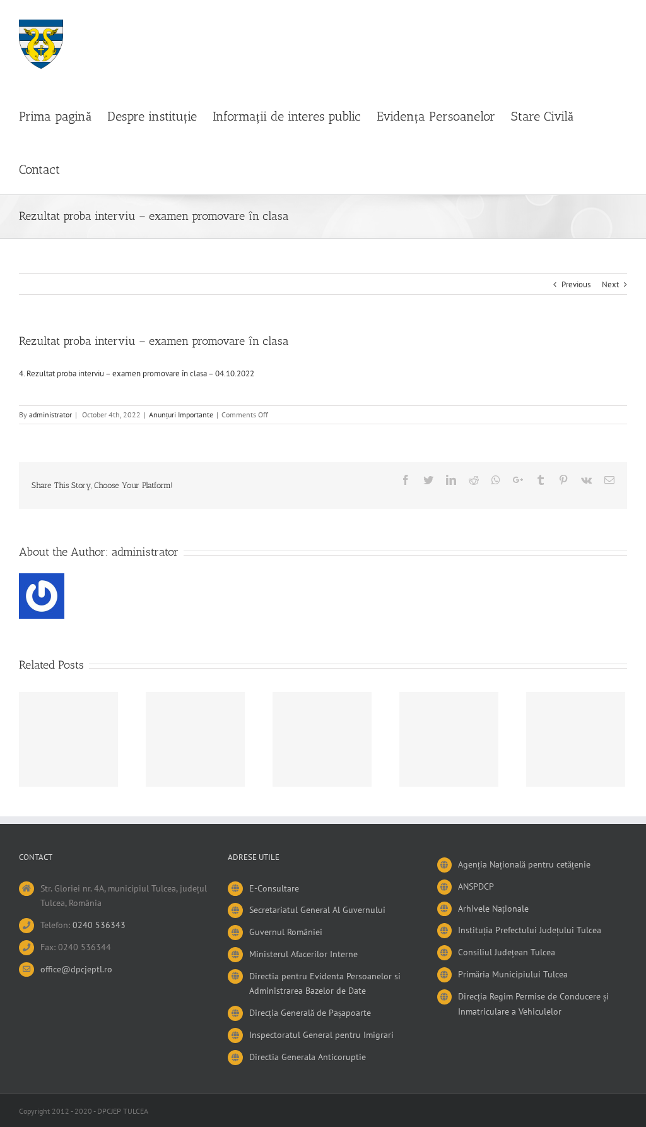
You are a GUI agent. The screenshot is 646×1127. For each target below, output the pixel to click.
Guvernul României (285, 932)
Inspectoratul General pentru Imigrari (321, 1035)
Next (610, 284)
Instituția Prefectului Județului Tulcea (529, 930)
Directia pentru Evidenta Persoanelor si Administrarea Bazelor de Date (325, 983)
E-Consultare (274, 888)
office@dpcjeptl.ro (76, 969)
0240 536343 (99, 925)
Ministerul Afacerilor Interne (303, 954)
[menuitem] (63, 114)
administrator (50, 414)
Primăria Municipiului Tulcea (513, 974)
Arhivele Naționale (493, 908)
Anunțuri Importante (181, 414)
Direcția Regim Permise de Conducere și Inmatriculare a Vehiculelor (533, 1004)
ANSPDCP (476, 886)
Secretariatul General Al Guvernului (317, 909)
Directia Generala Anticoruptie (307, 1057)
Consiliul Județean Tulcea (506, 952)
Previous (575, 284)
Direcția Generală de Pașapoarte (310, 1012)
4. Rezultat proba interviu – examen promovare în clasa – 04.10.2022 (136, 373)
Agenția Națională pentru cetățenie (524, 864)
